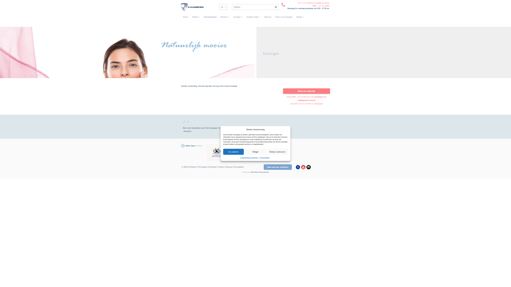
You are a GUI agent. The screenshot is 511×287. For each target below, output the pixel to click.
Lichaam (237, 17)
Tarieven (267, 17)
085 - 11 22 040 (299, 97)
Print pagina (202, 167)
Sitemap (228, 167)
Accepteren (233, 152)
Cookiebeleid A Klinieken (249, 158)
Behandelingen (210, 17)
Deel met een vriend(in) (278, 167)
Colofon (221, 167)
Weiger (255, 152)
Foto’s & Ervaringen (283, 17)
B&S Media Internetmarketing (260, 172)
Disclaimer (212, 167)
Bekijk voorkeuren (277, 152)
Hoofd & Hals (253, 17)
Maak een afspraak (306, 91)
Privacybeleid (264, 158)
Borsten (224, 17)
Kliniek (195, 17)
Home (185, 17)
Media (299, 17)
